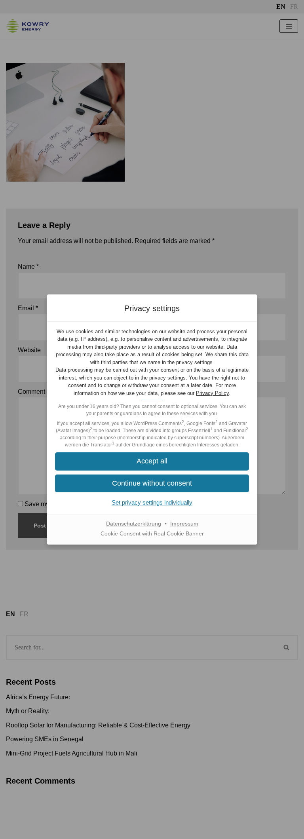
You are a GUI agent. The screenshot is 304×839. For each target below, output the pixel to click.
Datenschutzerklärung (133, 523)
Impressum (184, 523)
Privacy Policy (212, 393)
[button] (152, 483)
